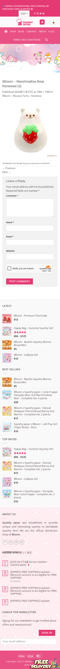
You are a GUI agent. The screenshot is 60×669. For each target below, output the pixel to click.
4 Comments (19, 581)
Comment (12, 195)
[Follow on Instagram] (37, 14)
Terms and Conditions (26, 39)
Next (6, 172)
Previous (9, 168)
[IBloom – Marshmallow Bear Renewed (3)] (30, 129)
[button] (53, 22)
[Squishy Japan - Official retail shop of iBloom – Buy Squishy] (24, 22)
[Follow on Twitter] (40, 14)
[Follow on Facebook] (35, 14)
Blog (21, 31)
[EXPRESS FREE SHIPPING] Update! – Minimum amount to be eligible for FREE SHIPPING (33, 575)
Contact (31, 31)
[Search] (46, 40)
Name (10, 222)
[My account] (42, 22)
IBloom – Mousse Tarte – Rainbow (21, 96)
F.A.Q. (51, 31)
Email (10, 236)
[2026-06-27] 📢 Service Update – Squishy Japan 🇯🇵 (29, 563)
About (42, 31)
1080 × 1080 (43, 92)
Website (10, 250)
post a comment (42, 163)
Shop (13, 31)
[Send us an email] (43, 14)
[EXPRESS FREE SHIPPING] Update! (30, 600)
